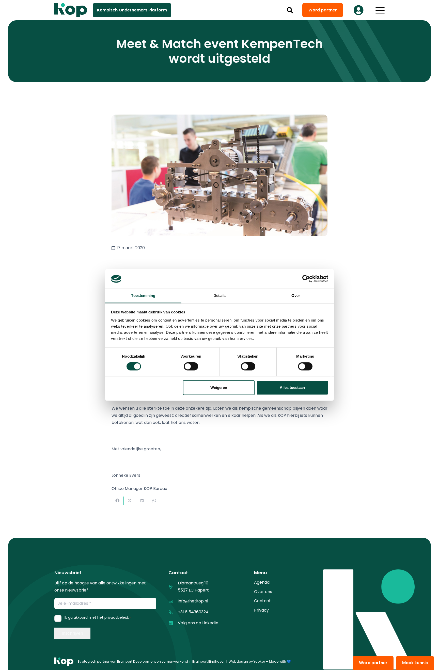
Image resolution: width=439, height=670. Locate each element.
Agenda (262, 582)
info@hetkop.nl (193, 601)
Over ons (263, 592)
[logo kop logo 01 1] (63, 661)
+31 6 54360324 (193, 612)
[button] (290, 10)
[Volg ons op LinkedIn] (173, 623)
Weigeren (218, 387)
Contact (262, 601)
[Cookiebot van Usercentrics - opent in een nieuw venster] (306, 279)
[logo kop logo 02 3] (70, 10)
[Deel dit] (118, 501)
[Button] (358, 10)
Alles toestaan (292, 387)
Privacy (261, 610)
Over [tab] (295, 295)
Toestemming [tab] (143, 295)
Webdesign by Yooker (247, 661)
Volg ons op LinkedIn (198, 623)
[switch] (191, 366)
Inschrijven (72, 633)
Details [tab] (219, 295)
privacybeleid (116, 617)
